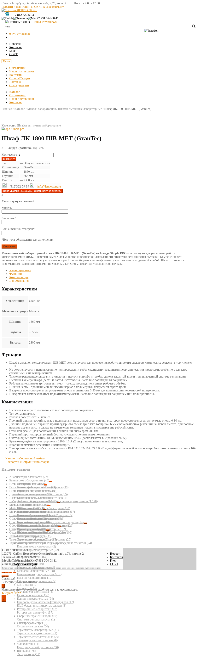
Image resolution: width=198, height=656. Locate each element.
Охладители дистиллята (35, 591)
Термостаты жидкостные (37, 633)
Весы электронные (26, 483)
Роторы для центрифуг (35, 612)
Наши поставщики (21, 71)
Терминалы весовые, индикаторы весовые (40, 539)
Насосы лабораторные (34, 577)
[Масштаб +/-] (14, 572)
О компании (17, 68)
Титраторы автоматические (37, 640)
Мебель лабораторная (41, 108)
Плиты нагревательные (35, 598)
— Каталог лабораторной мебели (23, 458)
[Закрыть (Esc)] (3, 572)
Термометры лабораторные (38, 629)
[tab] (102, 270)
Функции (15, 273)
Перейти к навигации (16, 6)
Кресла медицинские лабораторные (43, 508)
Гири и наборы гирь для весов (32, 490)
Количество (9, 154)
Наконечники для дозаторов (39, 574)
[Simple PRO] (13, 129)
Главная (7, 108)
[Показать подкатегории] (50, 481)
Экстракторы (28, 654)
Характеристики (20, 270)
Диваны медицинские (33, 515)
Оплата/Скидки (19, 78)
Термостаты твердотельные (38, 636)
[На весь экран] (10, 572)
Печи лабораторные (33, 595)
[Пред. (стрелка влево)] (3, 576)
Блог (12, 50)
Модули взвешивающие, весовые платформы (42, 511)
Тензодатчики (23, 536)
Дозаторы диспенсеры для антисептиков (38, 497)
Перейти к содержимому (47, 6)
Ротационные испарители (37, 609)
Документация (19, 280)
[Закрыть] (3, 586)
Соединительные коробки (29, 532)
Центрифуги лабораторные (38, 647)
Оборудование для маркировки (33, 525)
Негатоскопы (20, 515)
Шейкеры (26, 650)
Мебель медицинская (26, 508)
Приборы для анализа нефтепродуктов (45, 602)
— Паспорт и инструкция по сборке (25, 461)
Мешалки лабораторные (36, 570)
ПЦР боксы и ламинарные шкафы (41, 605)
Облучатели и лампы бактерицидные (36, 518)
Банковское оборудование (29, 480)
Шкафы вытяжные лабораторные (80, 108)
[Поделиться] (7, 572)
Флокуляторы (28, 643)
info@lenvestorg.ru (45, 21)
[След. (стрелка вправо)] (7, 576)
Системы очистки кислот (36, 619)
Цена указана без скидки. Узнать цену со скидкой (32, 190)
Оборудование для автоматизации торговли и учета (46, 522)
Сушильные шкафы (33, 626)
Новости (15, 43)
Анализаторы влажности (28, 477)
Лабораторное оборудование (33, 501)
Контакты (15, 47)
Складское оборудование (27, 529)
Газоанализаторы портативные (32, 487)
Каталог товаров (16, 469)
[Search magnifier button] (193, 26)
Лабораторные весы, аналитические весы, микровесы (57, 501)
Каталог (14, 91)
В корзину (9, 158)
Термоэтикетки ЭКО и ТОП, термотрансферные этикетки (50, 543)
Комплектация (18, 277)
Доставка (15, 81)
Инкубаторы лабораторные (38, 550)
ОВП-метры (27, 584)
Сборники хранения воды (37, 616)
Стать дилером (19, 85)
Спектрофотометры (32, 623)
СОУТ (13, 54)
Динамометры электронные (31, 494)
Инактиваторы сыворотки (36, 546)
